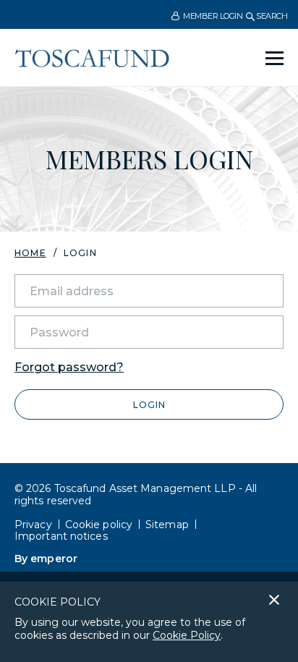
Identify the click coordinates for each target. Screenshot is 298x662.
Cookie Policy (187, 635)
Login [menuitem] (80, 253)
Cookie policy (98, 524)
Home (30, 252)
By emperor (45, 558)
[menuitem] (206, 15)
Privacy (33, 524)
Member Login (212, 16)
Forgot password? (69, 367)
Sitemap (167, 524)
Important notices (61, 536)
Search (271, 16)
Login (149, 404)
